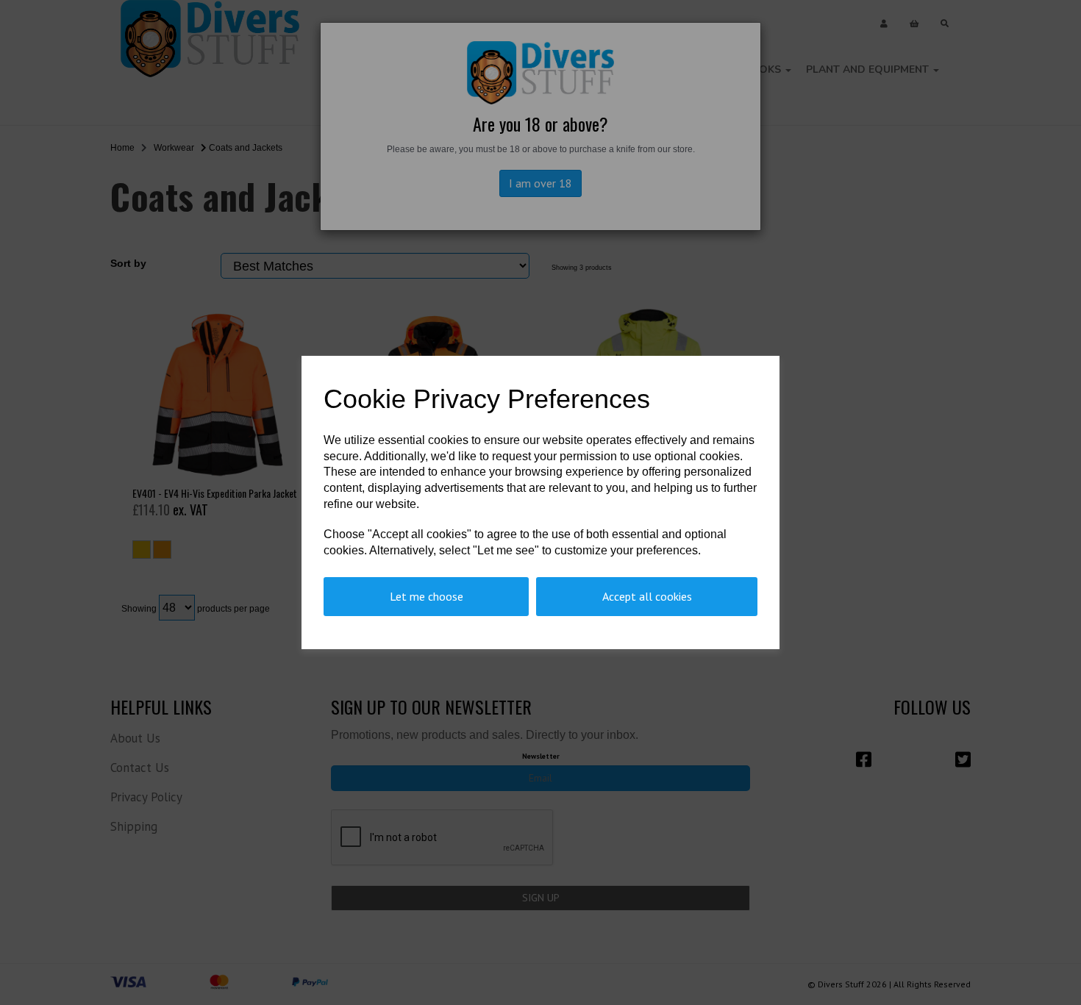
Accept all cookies (647, 596)
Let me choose (426, 596)
